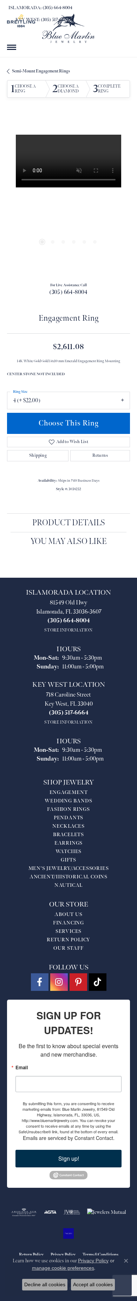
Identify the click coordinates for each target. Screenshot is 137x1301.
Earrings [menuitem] (68, 843)
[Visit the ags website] (24, 1212)
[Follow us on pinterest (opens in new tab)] (78, 982)
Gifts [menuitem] (68, 860)
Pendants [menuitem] (68, 818)
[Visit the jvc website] (72, 1212)
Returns (100, 455)
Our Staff (68, 948)
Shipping (37, 455)
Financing (68, 923)
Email (21, 1067)
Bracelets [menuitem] (68, 835)
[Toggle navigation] (11, 47)
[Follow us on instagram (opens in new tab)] (59, 982)
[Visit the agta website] (50, 1212)
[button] (42, 242)
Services (68, 931)
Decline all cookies (44, 1284)
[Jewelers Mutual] (106, 1212)
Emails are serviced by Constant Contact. (69, 1137)
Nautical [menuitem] (68, 885)
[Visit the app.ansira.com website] (68, 1233)
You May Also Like (69, 541)
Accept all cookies (93, 1284)
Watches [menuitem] (69, 851)
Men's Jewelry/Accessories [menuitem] (68, 868)
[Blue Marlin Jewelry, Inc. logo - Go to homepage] (68, 28)
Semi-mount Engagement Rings (41, 71)
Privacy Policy (93, 1260)
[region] (68, 196)
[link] (39, 8)
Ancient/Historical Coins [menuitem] (68, 877)
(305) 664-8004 (68, 292)
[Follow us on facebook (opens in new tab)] (39, 982)
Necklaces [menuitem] (68, 826)
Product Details (68, 523)
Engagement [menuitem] (69, 792)
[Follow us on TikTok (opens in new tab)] (97, 982)
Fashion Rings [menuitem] (68, 809)
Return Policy (68, 940)
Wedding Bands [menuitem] (68, 801)
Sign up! (68, 1158)
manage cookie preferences (63, 1268)
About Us (68, 914)
